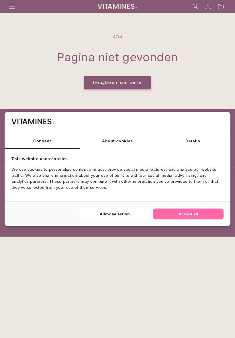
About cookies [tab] (117, 141)
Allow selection (115, 214)
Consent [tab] (42, 141)
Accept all (188, 214)
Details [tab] (192, 141)
